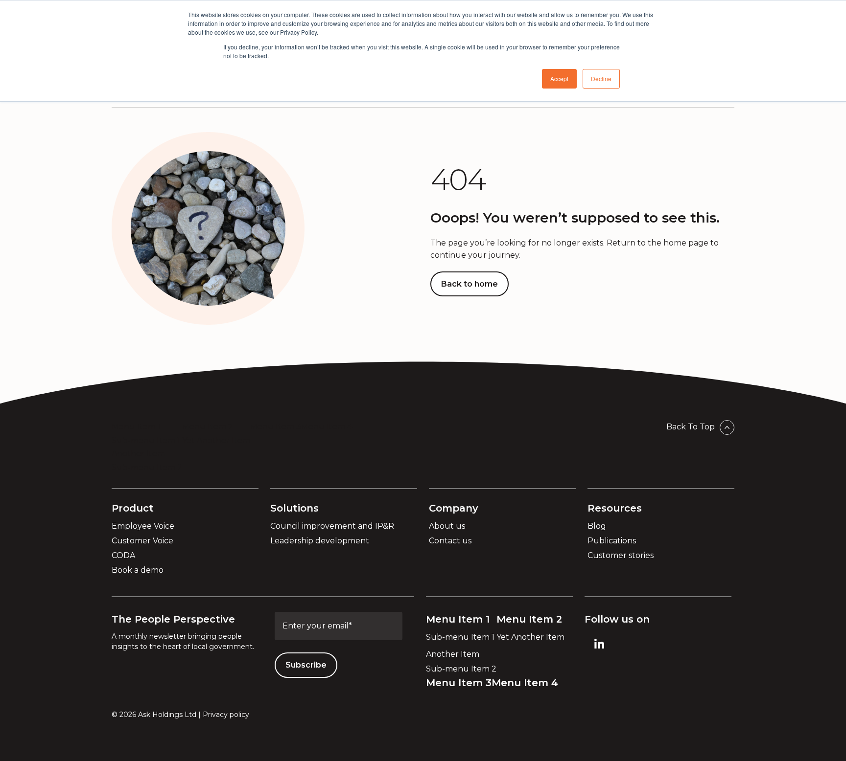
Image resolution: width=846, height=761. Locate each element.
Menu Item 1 (136, 426)
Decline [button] (601, 78)
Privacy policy (226, 714)
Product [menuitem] (133, 508)
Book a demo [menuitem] (138, 570)
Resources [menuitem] (615, 508)
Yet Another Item (216, 440)
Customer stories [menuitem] (621, 555)
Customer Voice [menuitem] (142, 540)
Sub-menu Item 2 (147, 467)
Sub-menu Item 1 (146, 440)
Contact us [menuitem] (450, 540)
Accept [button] (559, 78)
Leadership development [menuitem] (319, 540)
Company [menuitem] (453, 508)
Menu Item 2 (207, 426)
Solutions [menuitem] (294, 508)
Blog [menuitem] (597, 526)
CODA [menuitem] (123, 555)
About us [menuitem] (447, 526)
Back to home (469, 284)
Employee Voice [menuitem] (143, 526)
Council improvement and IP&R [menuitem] (332, 526)
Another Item (138, 453)
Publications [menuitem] (612, 540)
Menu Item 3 (275, 426)
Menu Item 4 (326, 426)
